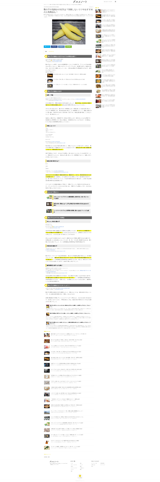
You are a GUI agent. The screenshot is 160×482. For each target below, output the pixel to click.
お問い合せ (93, 464)
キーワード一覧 (94, 463)
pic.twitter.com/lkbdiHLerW (59, 226)
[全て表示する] (51, 51)
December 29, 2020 (58, 61)
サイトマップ (102, 464)
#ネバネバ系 (88, 270)
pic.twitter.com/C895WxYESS (51, 271)
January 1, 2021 (57, 227)
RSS (92, 466)
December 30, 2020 (64, 172)
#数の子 (85, 270)
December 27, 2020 (58, 100)
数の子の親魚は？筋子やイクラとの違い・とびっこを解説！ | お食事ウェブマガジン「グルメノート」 (70, 313)
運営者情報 (102, 463)
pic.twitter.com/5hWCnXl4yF (65, 288)
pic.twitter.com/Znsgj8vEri (55, 141)
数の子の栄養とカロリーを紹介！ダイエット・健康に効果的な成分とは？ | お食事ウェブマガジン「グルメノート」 (70, 323)
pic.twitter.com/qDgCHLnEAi (57, 60)
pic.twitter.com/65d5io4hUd (50, 249)
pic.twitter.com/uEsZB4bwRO (80, 99)
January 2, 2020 (62, 251)
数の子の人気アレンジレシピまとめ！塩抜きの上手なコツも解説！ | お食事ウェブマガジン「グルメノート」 (70, 306)
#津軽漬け (81, 270)
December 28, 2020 (59, 289)
